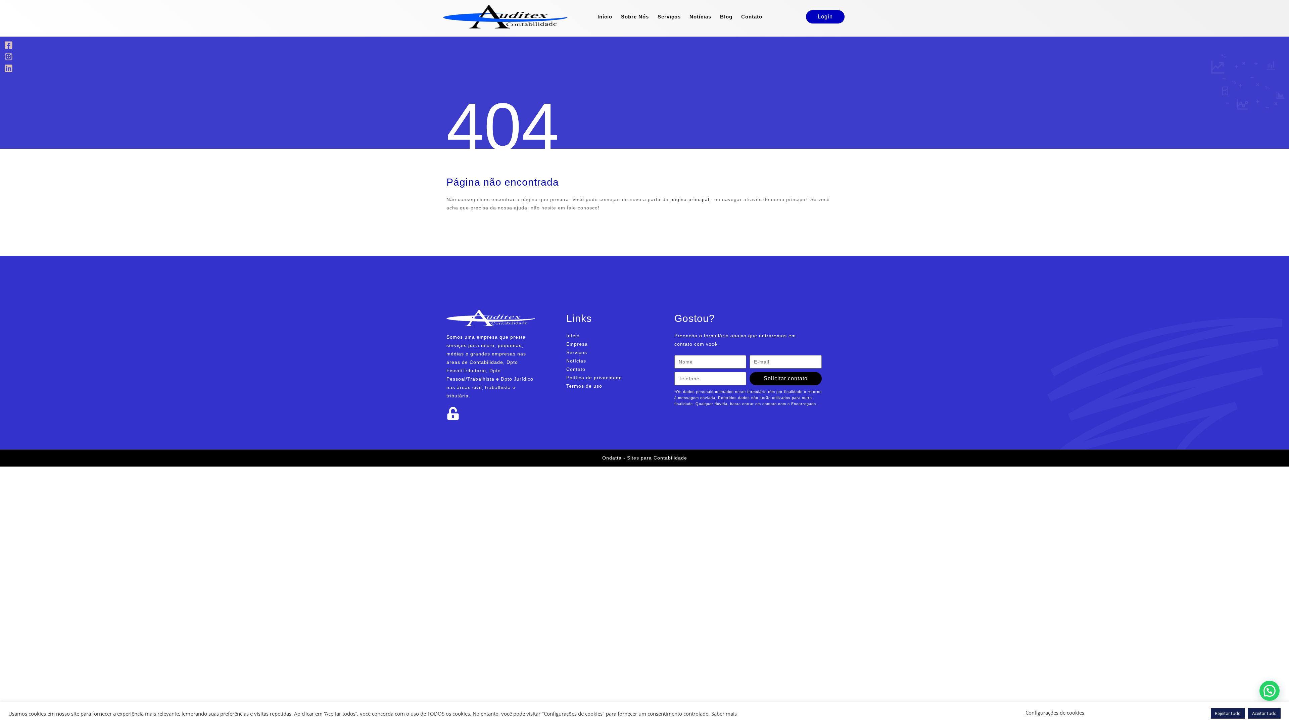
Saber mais (724, 713)
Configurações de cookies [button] (1054, 713)
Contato (751, 16)
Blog (726, 16)
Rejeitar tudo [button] (1228, 713)
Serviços (669, 16)
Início (605, 16)
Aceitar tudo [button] (1264, 713)
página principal (689, 199)
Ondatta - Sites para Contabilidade (644, 458)
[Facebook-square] (8, 45)
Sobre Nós (635, 16)
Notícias (700, 16)
